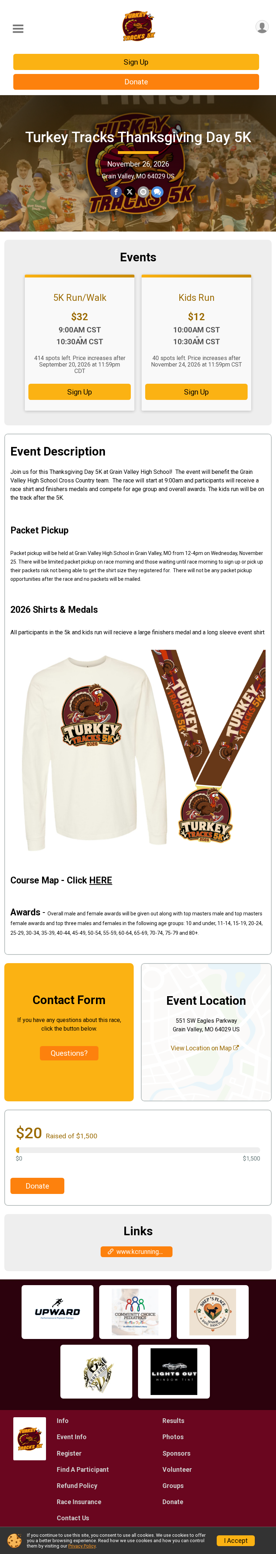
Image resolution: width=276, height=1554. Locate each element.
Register (69, 1453)
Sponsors (176, 1453)
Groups (173, 1485)
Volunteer (177, 1469)
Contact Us (73, 1518)
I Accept (236, 1540)
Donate (136, 82)
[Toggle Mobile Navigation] (18, 29)
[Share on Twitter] (129, 192)
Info (63, 1420)
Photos (173, 1437)
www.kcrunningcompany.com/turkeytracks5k (144, 1251)
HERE (100, 880)
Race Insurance (79, 1502)
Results (173, 1420)
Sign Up (136, 62)
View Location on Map (202, 1048)
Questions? (69, 1053)
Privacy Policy (82, 1546)
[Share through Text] (157, 192)
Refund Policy (77, 1485)
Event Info (72, 1437)
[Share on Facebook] (116, 192)
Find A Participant (83, 1469)
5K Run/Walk (79, 298)
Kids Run (197, 298)
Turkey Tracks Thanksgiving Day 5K (138, 137)
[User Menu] (262, 26)
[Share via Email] (143, 192)
